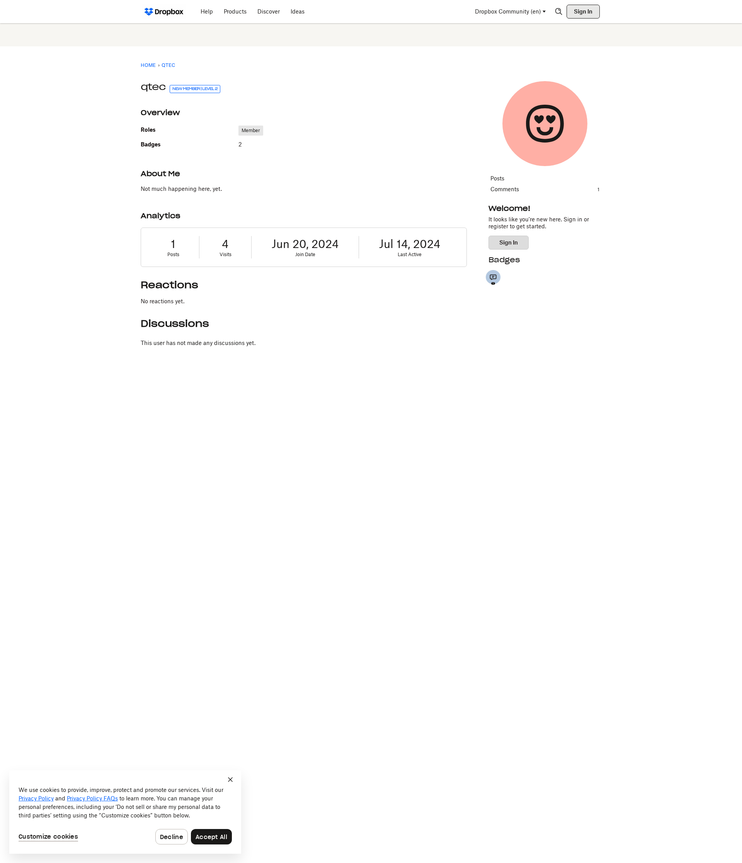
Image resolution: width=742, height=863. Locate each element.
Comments (544, 189)
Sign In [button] (508, 242)
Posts (173, 254)
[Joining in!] (493, 277)
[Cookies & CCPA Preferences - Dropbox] (125, 812)
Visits (225, 254)
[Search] (559, 12)
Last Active (410, 254)
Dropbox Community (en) (508, 11)
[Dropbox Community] (164, 11)
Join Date (305, 254)
